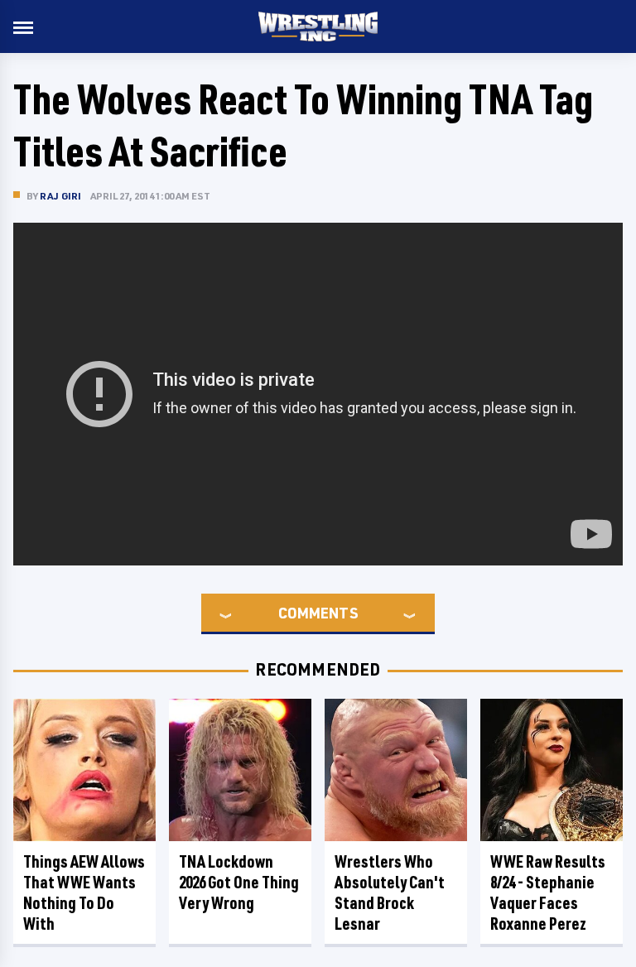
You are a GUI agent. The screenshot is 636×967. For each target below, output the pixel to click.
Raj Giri (61, 196)
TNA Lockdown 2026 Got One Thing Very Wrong (239, 882)
